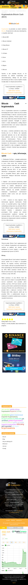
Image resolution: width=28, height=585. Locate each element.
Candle (11, 527)
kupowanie (6, 411)
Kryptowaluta (5, 29)
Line (3, 527)
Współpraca (19, 520)
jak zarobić (6, 409)
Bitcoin (4, 436)
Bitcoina (4, 31)
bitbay (18, 411)
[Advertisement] (14, 392)
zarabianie (6, 415)
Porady (4, 448)
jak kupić (15, 426)
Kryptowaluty (12, 11)
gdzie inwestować (16, 415)
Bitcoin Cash (6, 153)
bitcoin (18, 418)
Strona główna (5, 11)
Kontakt (8, 520)
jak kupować (7, 426)
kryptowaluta (8, 427)
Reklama (13, 520)
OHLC (19, 527)
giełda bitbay (15, 409)
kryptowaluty (8, 418)
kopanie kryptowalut (10, 413)
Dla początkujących (7, 441)
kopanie (13, 411)
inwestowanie (7, 422)
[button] (26, 2)
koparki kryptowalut (9, 424)
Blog (3, 439)
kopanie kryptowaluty (10, 417)
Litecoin (4, 446)
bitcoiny (20, 424)
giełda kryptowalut (15, 420)
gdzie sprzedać (18, 422)
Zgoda (14, 582)
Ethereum (4, 444)
